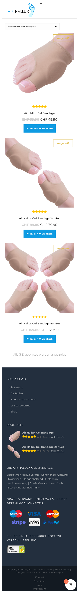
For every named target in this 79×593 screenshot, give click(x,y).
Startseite (17, 387)
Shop (14, 411)
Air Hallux (17, 393)
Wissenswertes (20, 405)
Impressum (39, 588)
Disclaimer (39, 581)
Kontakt (39, 577)
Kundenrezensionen (23, 399)
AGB (39, 584)
